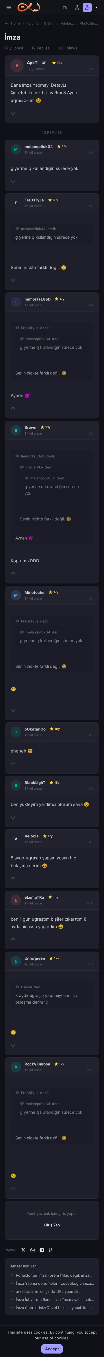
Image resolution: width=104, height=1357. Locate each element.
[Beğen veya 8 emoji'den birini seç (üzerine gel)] (13, 113)
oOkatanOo (35, 729)
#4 (91, 305)
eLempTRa (34, 897)
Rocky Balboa (37, 1064)
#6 (91, 598)
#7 (91, 735)
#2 (91, 152)
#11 (90, 964)
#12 (90, 1070)
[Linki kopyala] (51, 1250)
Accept (52, 1348)
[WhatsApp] (32, 1250)
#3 (91, 206)
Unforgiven (35, 958)
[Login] (76, 7)
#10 (90, 903)
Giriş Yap (52, 1225)
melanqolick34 (39, 146)
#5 (91, 433)
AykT (32, 62)
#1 (91, 69)
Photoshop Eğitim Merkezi (89, 23)
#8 (91, 788)
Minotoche (34, 592)
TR (65, 7)
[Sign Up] (87, 7)
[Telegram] (41, 1250)
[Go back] (7, 23)
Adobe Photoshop (67, 23)
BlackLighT (35, 782)
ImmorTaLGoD (38, 299)
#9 (91, 842)
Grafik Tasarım (49, 23)
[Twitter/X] (23, 1250)
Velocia (32, 836)
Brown (30, 427)
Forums (32, 23)
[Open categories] (8, 7)
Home (16, 23)
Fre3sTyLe (34, 200)
